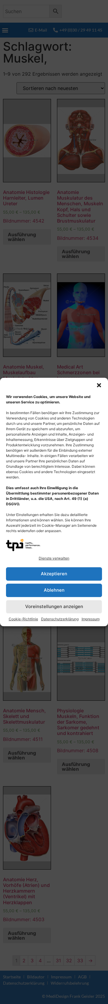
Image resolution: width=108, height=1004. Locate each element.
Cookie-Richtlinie (23, 619)
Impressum (91, 619)
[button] (99, 385)
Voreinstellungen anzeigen (54, 606)
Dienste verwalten (54, 558)
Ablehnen (54, 590)
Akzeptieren (54, 573)
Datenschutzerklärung (60, 619)
